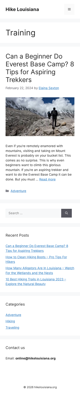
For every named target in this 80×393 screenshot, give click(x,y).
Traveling (12, 327)
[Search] (66, 213)
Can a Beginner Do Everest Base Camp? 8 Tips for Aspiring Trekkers (40, 68)
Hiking (10, 321)
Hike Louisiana (22, 9)
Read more (47, 179)
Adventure (18, 191)
